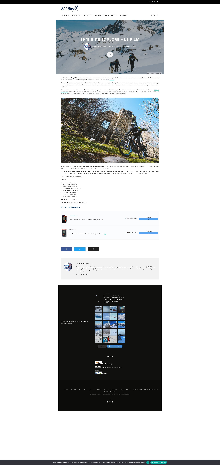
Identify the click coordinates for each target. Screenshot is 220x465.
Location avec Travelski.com (69, 321)
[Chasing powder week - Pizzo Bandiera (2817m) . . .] (121, 324)
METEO (114, 15)
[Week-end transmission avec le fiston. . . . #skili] (106, 316)
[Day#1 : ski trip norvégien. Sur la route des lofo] (98, 316)
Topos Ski (124, 389)
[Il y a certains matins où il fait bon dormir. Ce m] (113, 339)
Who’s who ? (111, 391)
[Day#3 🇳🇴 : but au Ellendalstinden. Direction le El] (113, 309)
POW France (105, 367)
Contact (123, 15)
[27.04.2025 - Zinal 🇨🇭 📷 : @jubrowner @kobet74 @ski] (106, 324)
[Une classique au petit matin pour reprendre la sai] (98, 324)
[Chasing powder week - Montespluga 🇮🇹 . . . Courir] (121, 332)
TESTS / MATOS (86, 15)
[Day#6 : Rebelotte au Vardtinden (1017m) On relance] (98, 309)
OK (148, 462)
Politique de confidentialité (158, 462)
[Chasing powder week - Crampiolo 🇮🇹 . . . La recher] (106, 332)
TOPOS (106, 15)
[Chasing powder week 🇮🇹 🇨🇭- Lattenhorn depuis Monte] (113, 332)
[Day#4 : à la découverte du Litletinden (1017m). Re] (106, 309)
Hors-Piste (153, 389)
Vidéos (98, 389)
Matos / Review (110, 389)
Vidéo (98, 15)
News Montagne (86, 389)
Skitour (104, 373)
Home (66, 389)
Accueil (66, 15)
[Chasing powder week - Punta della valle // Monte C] (98, 332)
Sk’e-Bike (111, 79)
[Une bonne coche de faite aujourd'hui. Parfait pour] (121, 339)
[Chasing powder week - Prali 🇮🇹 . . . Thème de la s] (106, 339)
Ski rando (97, 370)
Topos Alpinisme (139, 389)
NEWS (74, 15)
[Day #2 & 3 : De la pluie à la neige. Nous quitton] (121, 309)
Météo (73, 389)
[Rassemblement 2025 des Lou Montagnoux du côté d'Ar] (113, 324)
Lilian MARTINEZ (96, 46)
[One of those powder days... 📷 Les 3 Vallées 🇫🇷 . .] (121, 316)
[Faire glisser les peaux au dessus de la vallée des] (113, 316)
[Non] (218, 462)
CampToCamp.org (107, 364)
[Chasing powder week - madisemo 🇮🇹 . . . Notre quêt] (98, 339)
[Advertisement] (127, 8)
